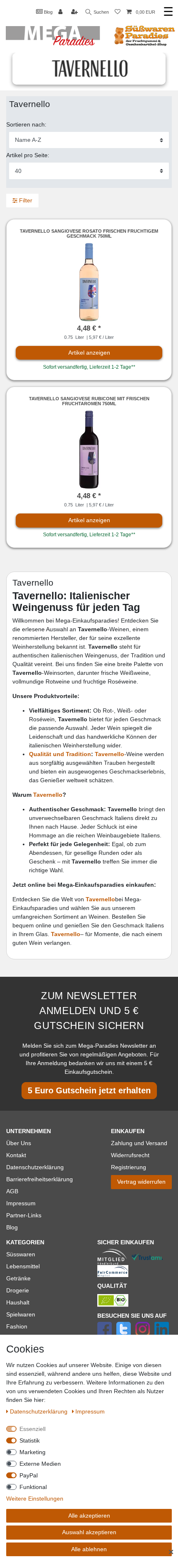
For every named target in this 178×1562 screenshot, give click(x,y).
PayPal (28, 1475)
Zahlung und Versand (139, 1143)
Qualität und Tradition (60, 754)
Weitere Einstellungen (34, 1498)
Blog (48, 12)
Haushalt (17, 1302)
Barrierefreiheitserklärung (39, 1179)
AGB (12, 1191)
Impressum (21, 1203)
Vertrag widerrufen (141, 1181)
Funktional (33, 1487)
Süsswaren (20, 1254)
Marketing (32, 1452)
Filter (24, 200)
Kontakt (16, 1155)
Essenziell (32, 1429)
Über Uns (18, 1143)
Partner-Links (23, 1215)
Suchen (100, 12)
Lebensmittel (23, 1266)
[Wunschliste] (117, 12)
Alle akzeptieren (89, 1515)
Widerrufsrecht (130, 1155)
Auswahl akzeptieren (89, 1532)
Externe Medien (40, 1463)
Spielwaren (20, 1314)
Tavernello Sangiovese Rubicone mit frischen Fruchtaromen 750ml (89, 401)
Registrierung (128, 1167)
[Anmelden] (61, 12)
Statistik (29, 1440)
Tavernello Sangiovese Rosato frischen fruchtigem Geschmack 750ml (89, 233)
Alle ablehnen (89, 1549)
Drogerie (17, 1290)
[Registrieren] (75, 12)
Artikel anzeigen (89, 352)
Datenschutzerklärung (35, 1167)
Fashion (16, 1326)
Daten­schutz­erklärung (39, 1411)
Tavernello (48, 794)
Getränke (18, 1278)
